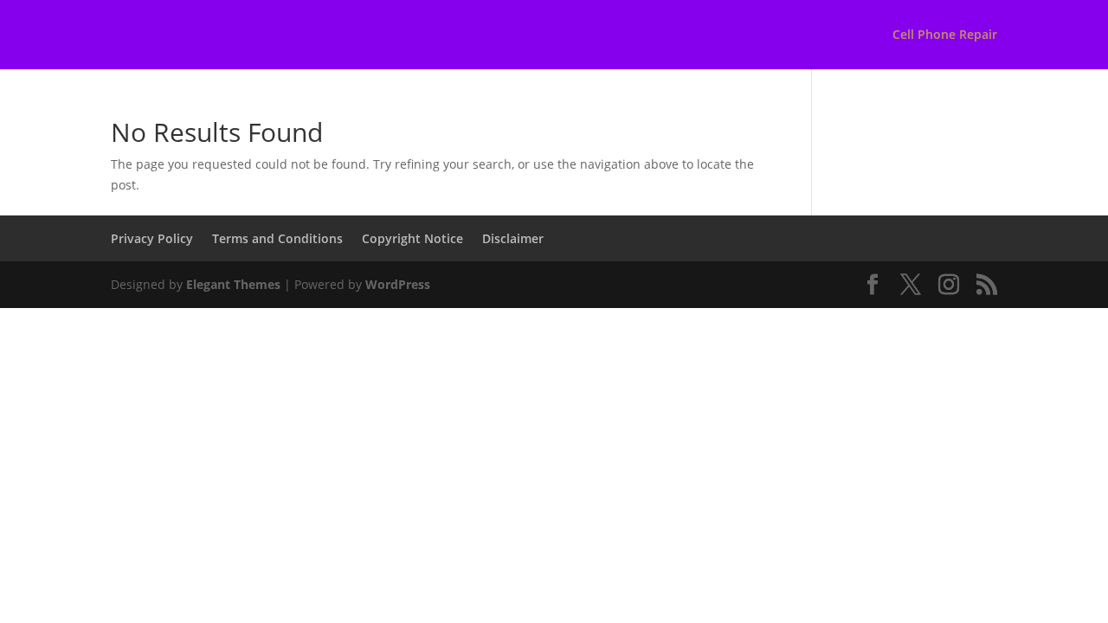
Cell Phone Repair (944, 35)
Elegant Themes (233, 284)
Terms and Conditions (277, 238)
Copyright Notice (412, 238)
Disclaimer (513, 238)
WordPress (397, 284)
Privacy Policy (152, 238)
